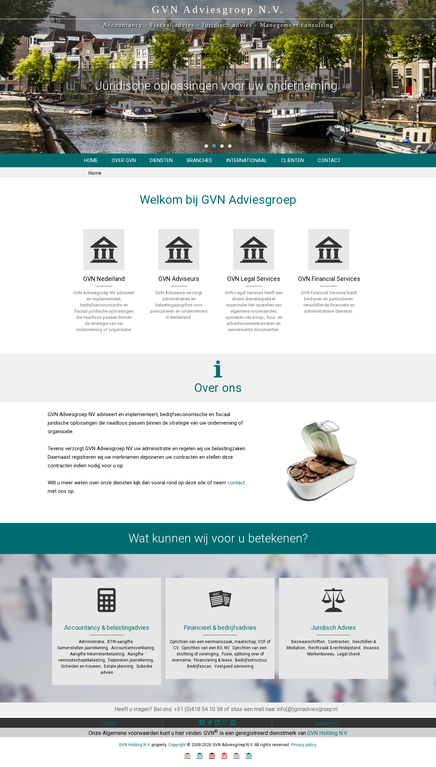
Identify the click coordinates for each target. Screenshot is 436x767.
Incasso (371, 647)
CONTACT (329, 160)
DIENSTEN (161, 160)
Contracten (338, 641)
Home (95, 173)
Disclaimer (326, 723)
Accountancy (123, 25)
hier (179, 733)
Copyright (177, 744)
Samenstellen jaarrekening (82, 647)
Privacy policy (303, 744)
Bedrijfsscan (199, 666)
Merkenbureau (320, 654)
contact (236, 483)
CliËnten (292, 160)
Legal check (348, 654)
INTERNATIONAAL (246, 160)
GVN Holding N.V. (327, 733)
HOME (91, 160)
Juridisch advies (227, 25)
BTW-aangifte (120, 641)
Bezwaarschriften (308, 641)
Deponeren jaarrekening (130, 660)
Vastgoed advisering (233, 666)
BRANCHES (199, 160)
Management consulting (296, 25)
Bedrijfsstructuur (251, 660)
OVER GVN (124, 160)
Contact (109, 723)
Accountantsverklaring (132, 647)
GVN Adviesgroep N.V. (218, 9)
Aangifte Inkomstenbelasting (97, 654)
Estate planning (118, 666)
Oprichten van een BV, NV (205, 647)
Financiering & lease (213, 660)
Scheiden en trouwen (81, 666)
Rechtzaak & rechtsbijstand (334, 647)
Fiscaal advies (172, 25)
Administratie (91, 641)
